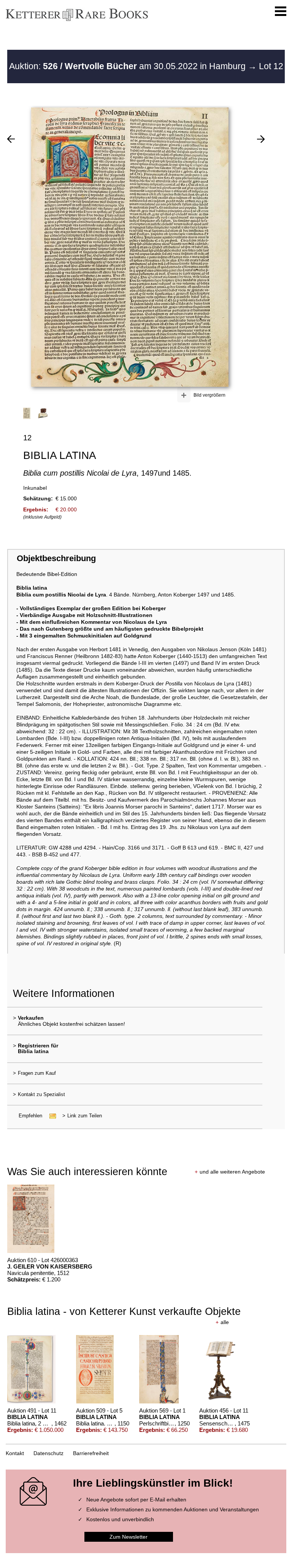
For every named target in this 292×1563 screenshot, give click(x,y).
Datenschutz (48, 1453)
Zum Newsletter (129, 1537)
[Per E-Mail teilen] (50, 1115)
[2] (11, 139)
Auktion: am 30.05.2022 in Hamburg (128, 66)
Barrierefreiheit (91, 1453)
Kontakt (15, 1453)
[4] (261, 139)
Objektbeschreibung (56, 558)
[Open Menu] (280, 11)
